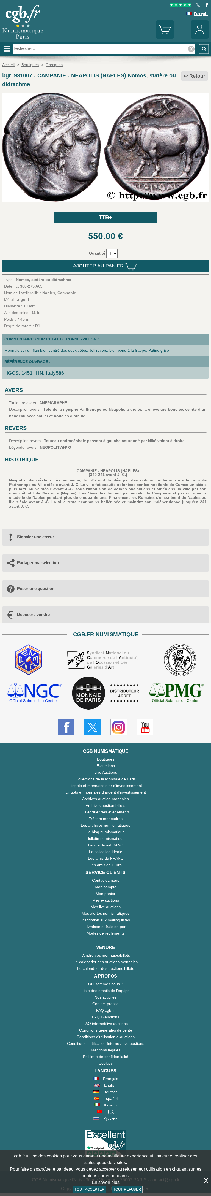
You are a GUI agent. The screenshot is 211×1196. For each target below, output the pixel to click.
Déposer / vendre (33, 614)
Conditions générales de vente (105, 1030)
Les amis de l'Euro (106, 865)
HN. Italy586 (50, 373)
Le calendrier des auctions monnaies (106, 962)
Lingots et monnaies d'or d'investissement (105, 785)
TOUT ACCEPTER (89, 1189)
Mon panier (105, 893)
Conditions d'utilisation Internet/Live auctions (105, 1043)
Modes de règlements (105, 933)
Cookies (106, 1063)
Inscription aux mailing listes (105, 920)
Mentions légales (105, 1050)
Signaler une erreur (35, 536)
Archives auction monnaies (105, 799)
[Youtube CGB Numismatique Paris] (145, 727)
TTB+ (105, 217)
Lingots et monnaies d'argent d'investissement (105, 792)
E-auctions (105, 766)
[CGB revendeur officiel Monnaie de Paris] (105, 693)
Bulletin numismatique (106, 838)
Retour (197, 76)
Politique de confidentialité (105, 1056)
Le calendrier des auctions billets (105, 968)
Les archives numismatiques (105, 825)
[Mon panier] (165, 37)
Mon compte (105, 887)
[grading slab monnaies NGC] (34, 693)
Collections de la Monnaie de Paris (106, 779)
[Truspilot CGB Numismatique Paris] (180, 6)
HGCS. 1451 (18, 373)
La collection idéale (105, 851)
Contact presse (105, 1004)
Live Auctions (105, 772)
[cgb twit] (197, 6)
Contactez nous (105, 880)
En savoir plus (106, 1182)
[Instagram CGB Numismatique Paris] (118, 727)
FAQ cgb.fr (105, 1010)
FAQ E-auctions (105, 1017)
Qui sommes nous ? (105, 984)
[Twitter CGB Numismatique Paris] (92, 727)
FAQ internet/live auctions (105, 1023)
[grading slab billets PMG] (176, 693)
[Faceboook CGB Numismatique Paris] (66, 727)
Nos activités (105, 997)
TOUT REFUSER (127, 1189)
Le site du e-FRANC (105, 845)
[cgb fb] (205, 6)
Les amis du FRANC (105, 858)
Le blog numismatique (105, 832)
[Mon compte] (200, 37)
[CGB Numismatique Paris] (22, 40)
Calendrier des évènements (106, 812)
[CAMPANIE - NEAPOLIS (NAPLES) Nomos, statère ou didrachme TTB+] (105, 200)
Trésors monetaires (106, 818)
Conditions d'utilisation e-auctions (106, 1037)
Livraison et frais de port (106, 926)
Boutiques (105, 759)
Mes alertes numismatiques (105, 913)
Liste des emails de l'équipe (106, 990)
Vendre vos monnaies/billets (105, 955)
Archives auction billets (105, 805)
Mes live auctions (106, 907)
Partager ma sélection (38, 562)
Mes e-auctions (105, 900)
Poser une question (35, 588)
